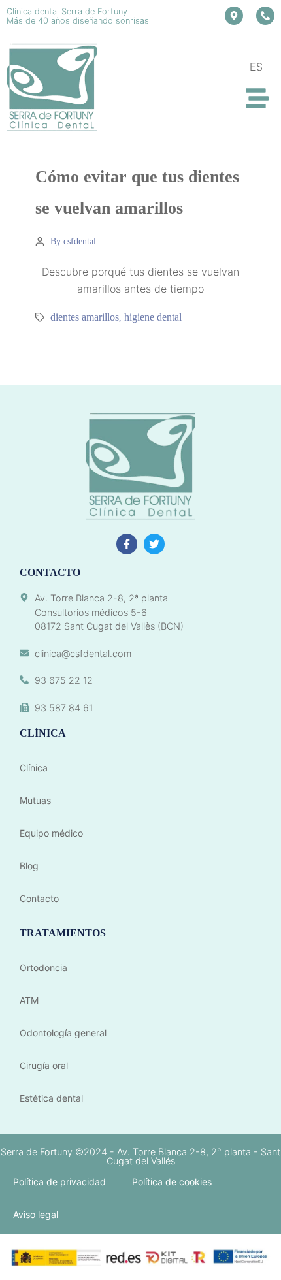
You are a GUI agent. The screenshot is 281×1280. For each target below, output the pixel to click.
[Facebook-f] (126, 544)
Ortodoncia (43, 967)
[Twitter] (154, 544)
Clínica (34, 767)
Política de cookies (172, 1181)
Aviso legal (35, 1214)
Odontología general (63, 1032)
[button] (257, 98)
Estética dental (51, 1098)
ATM (29, 1000)
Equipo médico (51, 833)
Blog (29, 865)
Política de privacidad (59, 1181)
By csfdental (73, 241)
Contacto (39, 898)
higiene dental (153, 317)
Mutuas (35, 800)
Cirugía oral (44, 1065)
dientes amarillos (84, 317)
